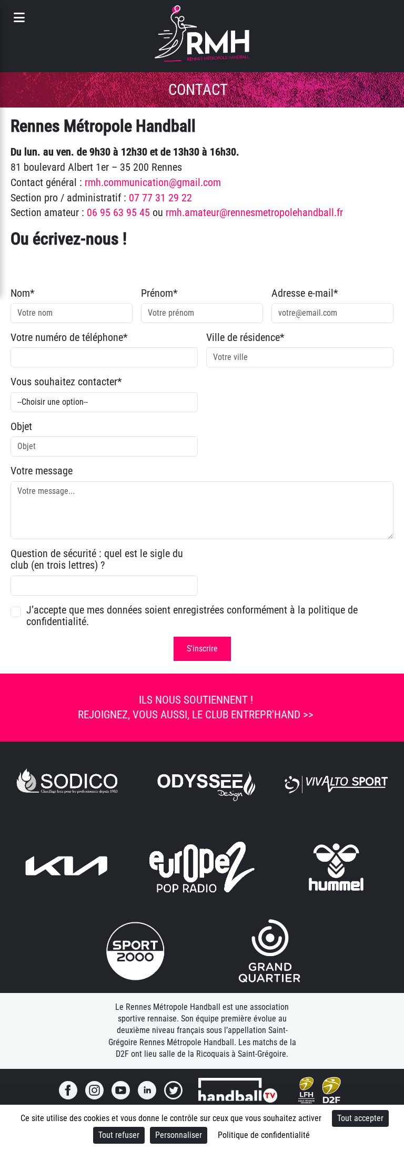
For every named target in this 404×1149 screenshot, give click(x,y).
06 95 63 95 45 (118, 212)
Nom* (23, 293)
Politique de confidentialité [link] (264, 1135)
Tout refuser (118, 1135)
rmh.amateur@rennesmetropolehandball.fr (254, 212)
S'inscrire (202, 649)
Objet (21, 426)
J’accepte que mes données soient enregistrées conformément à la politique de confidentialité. (192, 616)
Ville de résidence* (245, 337)
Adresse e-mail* (304, 293)
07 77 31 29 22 (160, 197)
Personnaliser (178, 1135)
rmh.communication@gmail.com (153, 182)
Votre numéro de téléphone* (69, 337)
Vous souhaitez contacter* (66, 381)
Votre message (42, 470)
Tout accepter (360, 1118)
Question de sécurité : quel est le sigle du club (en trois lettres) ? (97, 559)
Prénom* (159, 293)
